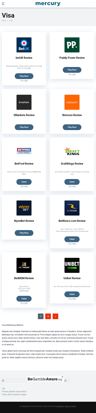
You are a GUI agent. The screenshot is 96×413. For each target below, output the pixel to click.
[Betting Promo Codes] (48, 3)
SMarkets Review (24, 115)
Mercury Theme (70, 406)
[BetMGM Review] (24, 272)
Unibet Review (72, 278)
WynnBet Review (24, 220)
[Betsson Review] (72, 109)
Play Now (24, 76)
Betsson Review (72, 115)
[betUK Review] (24, 52)
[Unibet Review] (72, 272)
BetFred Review (24, 163)
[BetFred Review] (24, 157)
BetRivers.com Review (72, 220)
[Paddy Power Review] (72, 52)
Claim (24, 182)
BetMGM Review (24, 278)
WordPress (60, 406)
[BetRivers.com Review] (72, 215)
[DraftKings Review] (72, 157)
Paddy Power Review (72, 57)
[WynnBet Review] (24, 215)
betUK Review (24, 57)
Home (4, 20)
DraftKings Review (72, 163)
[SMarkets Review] (24, 109)
